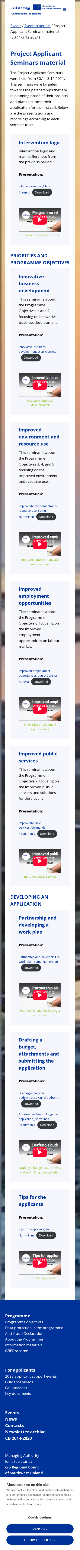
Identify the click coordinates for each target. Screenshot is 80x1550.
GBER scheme (16, 1350)
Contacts (14, 1425)
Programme (17, 1316)
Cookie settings (40, 1517)
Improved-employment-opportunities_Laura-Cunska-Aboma (38, 676)
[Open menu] (64, 9)
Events (15, 25)
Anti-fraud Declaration (24, 1333)
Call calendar (16, 1387)
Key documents (18, 1393)
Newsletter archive (25, 1432)
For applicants (20, 1370)
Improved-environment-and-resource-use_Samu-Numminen (38, 511)
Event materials (37, 25)
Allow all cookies (39, 1540)
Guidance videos (19, 1382)
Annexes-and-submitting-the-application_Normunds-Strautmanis (38, 1119)
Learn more (34, 1504)
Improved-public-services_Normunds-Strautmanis (33, 828)
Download (42, 192)
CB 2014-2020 (18, 1438)
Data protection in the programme (34, 1327)
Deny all (40, 1528)
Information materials (23, 1344)
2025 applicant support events (31, 1376)
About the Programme (24, 1339)
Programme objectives (24, 1321)
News (11, 1419)
